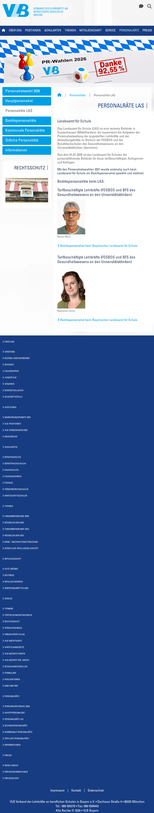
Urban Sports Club (15, 635)
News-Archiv (11, 766)
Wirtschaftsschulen (16, 496)
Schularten (52, 30)
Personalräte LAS (18, 111)
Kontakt (76, 790)
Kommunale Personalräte (25, 131)
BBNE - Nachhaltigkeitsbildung (21, 542)
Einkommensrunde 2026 (17, 516)
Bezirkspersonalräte (20, 121)
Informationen (16, 150)
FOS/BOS (9, 483)
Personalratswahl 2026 (22, 91)
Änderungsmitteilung (16, 588)
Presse (147, 30)
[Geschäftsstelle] (140, 6)
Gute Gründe (11, 569)
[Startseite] (59, 95)
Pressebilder (12, 778)
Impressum (57, 790)
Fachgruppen (12, 371)
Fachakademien (13, 477)
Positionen (33, 30)
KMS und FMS (11, 686)
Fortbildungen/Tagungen (18, 615)
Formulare (10, 673)
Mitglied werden (14, 582)
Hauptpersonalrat (19, 101)
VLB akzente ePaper (15, 654)
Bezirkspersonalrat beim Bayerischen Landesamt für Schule (98, 246)
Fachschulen (11, 470)
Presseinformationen (16, 772)
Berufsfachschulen (15, 464)
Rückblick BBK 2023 (14, 536)
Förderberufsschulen (16, 489)
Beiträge (9, 575)
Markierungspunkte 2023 (18, 417)
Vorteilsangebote (14, 647)
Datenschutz (96, 790)
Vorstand (10, 352)
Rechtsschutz (12, 622)
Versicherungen (13, 628)
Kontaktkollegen (14, 391)
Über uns (15, 30)
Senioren (9, 384)
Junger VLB (10, 378)
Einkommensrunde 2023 (17, 529)
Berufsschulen (13, 457)
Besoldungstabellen (16, 667)
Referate (9, 365)
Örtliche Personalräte (21, 141)
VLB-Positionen (13, 424)
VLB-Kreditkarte (13, 641)
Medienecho (11, 437)
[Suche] (148, 6)
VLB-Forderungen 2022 (16, 430)
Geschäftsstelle (14, 397)
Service (110, 30)
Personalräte (129, 30)
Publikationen (12, 680)
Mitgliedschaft (90, 30)
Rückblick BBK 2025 (14, 523)
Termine (9, 609)
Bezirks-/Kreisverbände (17, 358)
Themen (70, 30)
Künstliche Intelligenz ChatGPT (21, 548)
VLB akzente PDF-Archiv (17, 660)
